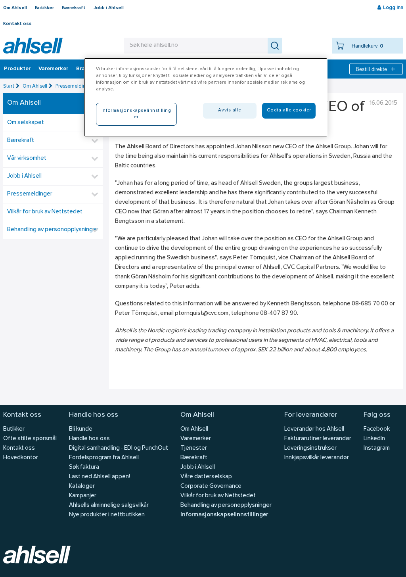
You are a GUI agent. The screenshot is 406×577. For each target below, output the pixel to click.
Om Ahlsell (15, 8)
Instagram (377, 448)
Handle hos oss (89, 438)
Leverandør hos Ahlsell (314, 429)
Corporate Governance (210, 486)
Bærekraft (74, 8)
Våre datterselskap (206, 476)
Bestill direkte (371, 69)
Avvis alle (229, 110)
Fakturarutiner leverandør (317, 438)
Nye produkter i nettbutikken (107, 515)
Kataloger (82, 486)
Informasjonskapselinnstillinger (224, 515)
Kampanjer (82, 495)
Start (8, 86)
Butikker (44, 8)
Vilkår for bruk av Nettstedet (44, 212)
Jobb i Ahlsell (109, 8)
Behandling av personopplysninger (52, 229)
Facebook (377, 429)
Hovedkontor (20, 457)
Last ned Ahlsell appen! (99, 476)
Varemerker (53, 69)
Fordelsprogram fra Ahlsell (104, 457)
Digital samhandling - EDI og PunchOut (118, 448)
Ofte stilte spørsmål (30, 438)
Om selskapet (25, 122)
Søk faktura (84, 467)
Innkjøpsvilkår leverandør (316, 457)
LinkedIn (374, 438)
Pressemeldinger (74, 86)
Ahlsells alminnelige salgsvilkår (109, 505)
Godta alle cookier (289, 110)
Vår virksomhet (26, 158)
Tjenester (193, 448)
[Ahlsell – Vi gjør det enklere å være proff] (33, 46)
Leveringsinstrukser (310, 448)
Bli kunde (80, 429)
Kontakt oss (17, 24)
